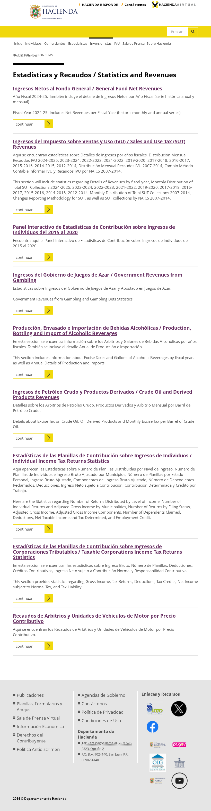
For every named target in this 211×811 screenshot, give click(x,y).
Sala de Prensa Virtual (38, 718)
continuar (24, 124)
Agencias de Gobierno (103, 695)
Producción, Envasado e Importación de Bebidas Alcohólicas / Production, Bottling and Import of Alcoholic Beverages (102, 331)
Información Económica (40, 726)
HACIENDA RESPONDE (100, 4)
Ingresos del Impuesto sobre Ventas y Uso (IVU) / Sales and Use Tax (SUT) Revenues (99, 144)
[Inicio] (54, 12)
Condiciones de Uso (101, 720)
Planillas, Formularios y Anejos (39, 706)
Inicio (18, 55)
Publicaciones (30, 695)
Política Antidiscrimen (38, 749)
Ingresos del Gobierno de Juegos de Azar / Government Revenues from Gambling (97, 277)
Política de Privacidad (103, 712)
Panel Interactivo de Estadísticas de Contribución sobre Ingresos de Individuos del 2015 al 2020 (94, 230)
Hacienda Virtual (173, 4)
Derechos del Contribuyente (31, 738)
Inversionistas (40, 55)
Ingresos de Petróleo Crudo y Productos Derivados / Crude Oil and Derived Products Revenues (102, 395)
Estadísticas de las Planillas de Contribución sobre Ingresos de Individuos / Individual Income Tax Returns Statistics (102, 458)
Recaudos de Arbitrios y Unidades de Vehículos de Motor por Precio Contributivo (94, 618)
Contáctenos (135, 4)
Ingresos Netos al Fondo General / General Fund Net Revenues (87, 88)
